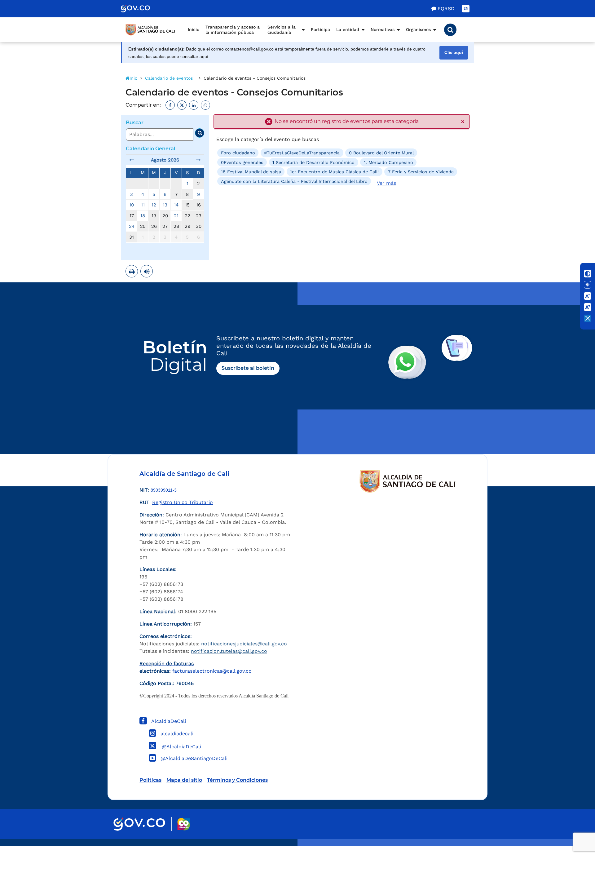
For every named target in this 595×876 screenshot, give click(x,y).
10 (131, 205)
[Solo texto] (587, 284)
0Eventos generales (242, 162)
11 (143, 205)
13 (165, 205)
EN (466, 9)
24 (131, 226)
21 (176, 216)
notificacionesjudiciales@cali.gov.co (244, 644)
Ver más (386, 183)
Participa (320, 29)
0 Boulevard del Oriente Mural (381, 152)
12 (154, 205)
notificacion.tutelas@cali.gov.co (229, 651)
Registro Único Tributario (182, 502)
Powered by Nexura (572, 843)
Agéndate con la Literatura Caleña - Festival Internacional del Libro (294, 181)
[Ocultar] (587, 318)
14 (176, 205)
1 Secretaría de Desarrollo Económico (313, 162)
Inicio (193, 29)
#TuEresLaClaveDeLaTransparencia (302, 152)
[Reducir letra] (587, 296)
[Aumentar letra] (587, 307)
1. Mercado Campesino (388, 162)
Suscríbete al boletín (248, 368)
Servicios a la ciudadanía (281, 29)
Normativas (382, 29)
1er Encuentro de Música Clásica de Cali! (334, 171)
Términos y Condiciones (237, 780)
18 (142, 216)
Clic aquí (453, 52)
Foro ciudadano (238, 152)
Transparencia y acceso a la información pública (232, 29)
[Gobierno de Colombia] (142, 8)
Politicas (150, 780)
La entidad (347, 29)
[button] (450, 30)
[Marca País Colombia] (184, 824)
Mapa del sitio (184, 780)
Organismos (418, 29)
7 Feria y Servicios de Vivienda (421, 171)
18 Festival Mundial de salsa (251, 171)
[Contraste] (587, 273)
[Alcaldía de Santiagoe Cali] (150, 29)
